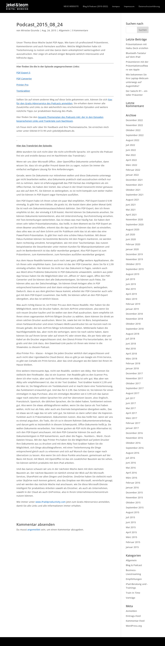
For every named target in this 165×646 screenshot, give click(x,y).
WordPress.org (134, 625)
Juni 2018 (131, 343)
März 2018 (131, 358)
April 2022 (131, 160)
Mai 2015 (131, 527)
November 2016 (134, 437)
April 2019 (131, 293)
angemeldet (33, 529)
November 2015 (134, 497)
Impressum (129, 6)
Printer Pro (22, 84)
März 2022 (131, 164)
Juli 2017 (130, 398)
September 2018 (135, 328)
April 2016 (131, 472)
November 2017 (134, 378)
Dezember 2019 (134, 254)
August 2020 (132, 229)
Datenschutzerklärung (149, 6)
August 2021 (132, 199)
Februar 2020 (133, 244)
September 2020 (135, 224)
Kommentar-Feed (135, 620)
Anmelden (131, 610)
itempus (116, 6)
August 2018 (132, 333)
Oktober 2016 (133, 442)
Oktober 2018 (133, 323)
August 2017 (132, 393)
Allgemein (64, 30)
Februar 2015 (133, 542)
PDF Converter (24, 78)
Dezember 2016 (134, 433)
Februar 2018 (133, 363)
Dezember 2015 (134, 492)
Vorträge (130, 597)
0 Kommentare (80, 30)
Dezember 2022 (134, 120)
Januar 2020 (132, 249)
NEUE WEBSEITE (71, 6)
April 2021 (131, 214)
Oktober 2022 (133, 130)
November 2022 (134, 125)
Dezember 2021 (134, 179)
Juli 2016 (130, 457)
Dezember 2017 (134, 373)
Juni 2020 (131, 239)
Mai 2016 (131, 467)
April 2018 (131, 353)
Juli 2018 (130, 338)
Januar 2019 (132, 308)
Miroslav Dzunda (30, 30)
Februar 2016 (133, 482)
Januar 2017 (132, 428)
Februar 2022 (133, 169)
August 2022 (132, 140)
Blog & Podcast (134, 565)
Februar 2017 (133, 423)
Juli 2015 (130, 517)
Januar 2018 (132, 368)
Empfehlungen (134, 579)
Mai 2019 (131, 288)
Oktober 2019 (133, 264)
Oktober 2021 (133, 189)
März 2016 (131, 477)
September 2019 (135, 269)
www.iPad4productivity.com (50, 501)
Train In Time (133, 592)
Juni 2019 (131, 284)
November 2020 (134, 219)
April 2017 (131, 413)
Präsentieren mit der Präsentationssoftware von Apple (137, 65)
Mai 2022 (131, 155)
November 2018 (134, 318)
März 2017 (131, 418)
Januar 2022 (132, 174)
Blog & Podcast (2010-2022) (95, 6)
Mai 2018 (131, 348)
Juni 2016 (131, 462)
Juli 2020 (130, 234)
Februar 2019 (133, 303)
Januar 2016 (132, 487)
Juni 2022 (131, 150)
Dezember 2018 (134, 313)
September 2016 (135, 447)
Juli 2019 (130, 279)
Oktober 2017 (133, 383)
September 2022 (135, 135)
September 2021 (135, 194)
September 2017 (135, 388)
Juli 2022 (130, 145)
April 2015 (131, 532)
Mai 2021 (131, 209)
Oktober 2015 (133, 502)
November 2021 (134, 184)
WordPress (70, 641)
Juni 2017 (131, 403)
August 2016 (132, 452)
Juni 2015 (131, 522)
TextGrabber (23, 90)
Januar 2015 (132, 547)
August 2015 (132, 512)
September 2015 (135, 507)
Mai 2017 (131, 408)
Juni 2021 (131, 204)
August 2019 (132, 274)
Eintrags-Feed (133, 615)
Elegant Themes (39, 641)
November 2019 (134, 259)
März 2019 (131, 298)
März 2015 (131, 537)
